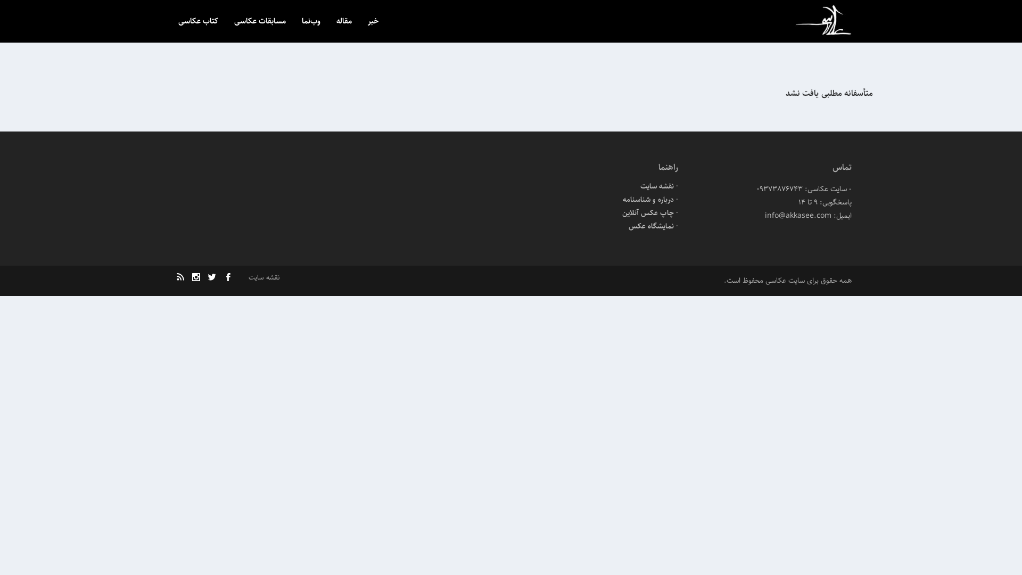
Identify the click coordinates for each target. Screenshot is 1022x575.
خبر (373, 22)
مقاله (344, 22)
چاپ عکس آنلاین (648, 213)
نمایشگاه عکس (651, 226)
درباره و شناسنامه (648, 200)
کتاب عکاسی (198, 22)
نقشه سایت (657, 186)
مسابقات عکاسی (260, 22)
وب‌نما (311, 22)
